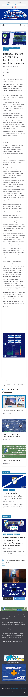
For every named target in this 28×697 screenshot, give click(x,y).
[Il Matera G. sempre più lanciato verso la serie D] (14, 420)
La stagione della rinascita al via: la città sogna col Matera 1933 (12, 496)
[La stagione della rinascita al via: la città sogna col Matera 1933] (14, 481)
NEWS (18, 47)
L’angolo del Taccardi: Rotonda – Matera (13, 385)
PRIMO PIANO (6, 50)
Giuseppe (16, 66)
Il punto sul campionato (11, 460)
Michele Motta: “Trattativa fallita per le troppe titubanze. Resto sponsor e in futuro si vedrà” (14, 541)
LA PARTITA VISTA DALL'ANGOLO (9, 47)
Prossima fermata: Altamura (13, 411)
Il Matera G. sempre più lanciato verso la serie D (11, 435)
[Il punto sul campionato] (14, 446)
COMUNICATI (10, 534)
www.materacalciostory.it (14, 662)
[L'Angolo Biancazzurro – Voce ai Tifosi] (14, 9)
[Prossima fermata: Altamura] (14, 396)
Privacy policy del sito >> (8, 646)
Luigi (13, 501)
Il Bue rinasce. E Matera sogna (14, 5)
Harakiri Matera (7, 381)
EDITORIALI (6, 489)
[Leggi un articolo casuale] (24, 25)
